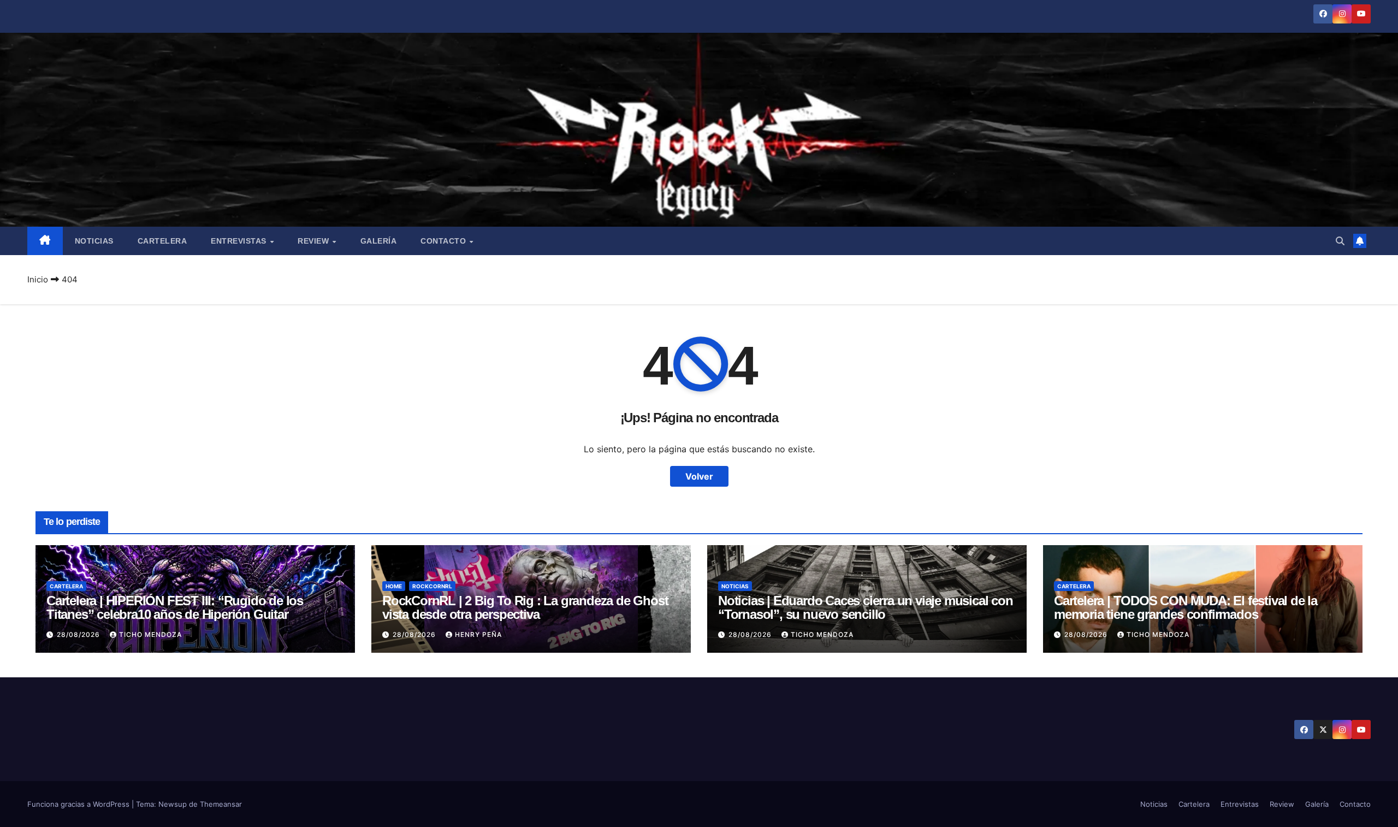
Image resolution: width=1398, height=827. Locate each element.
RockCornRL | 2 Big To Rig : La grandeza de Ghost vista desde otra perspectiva (525, 607)
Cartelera (162, 241)
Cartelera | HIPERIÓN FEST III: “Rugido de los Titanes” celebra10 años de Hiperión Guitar (174, 607)
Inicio (37, 279)
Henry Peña (478, 634)
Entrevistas (240, 241)
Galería (378, 241)
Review (314, 241)
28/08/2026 (79, 634)
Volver (699, 476)
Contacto (444, 241)
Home (394, 586)
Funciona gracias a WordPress (79, 804)
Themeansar (221, 804)
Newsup (172, 804)
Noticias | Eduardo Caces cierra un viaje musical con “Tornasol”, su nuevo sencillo (865, 607)
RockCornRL (432, 586)
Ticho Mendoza (150, 634)
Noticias (94, 241)
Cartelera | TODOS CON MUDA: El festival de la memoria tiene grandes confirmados (1185, 607)
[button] (1340, 240)
